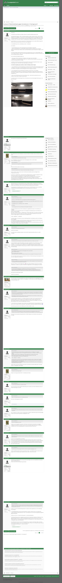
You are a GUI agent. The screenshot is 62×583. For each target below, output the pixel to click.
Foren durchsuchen (6, 7)
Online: (46, 5)
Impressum (42, 576)
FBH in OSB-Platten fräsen (52, 160)
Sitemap (40, 576)
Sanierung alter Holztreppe (52, 74)
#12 (43, 367)
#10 (43, 308)
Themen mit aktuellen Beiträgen (14, 7)
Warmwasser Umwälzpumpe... (52, 163)
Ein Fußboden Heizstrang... (52, 149)
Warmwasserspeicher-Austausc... (51, 72)
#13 (43, 381)
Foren (4, 5)
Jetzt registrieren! (51, 52)
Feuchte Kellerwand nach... (52, 105)
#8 (43, 276)
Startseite (35, 576)
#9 (43, 289)
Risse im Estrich (50, 62)
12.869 (9, 376)
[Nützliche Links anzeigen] (57, 22)
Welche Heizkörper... (51, 139)
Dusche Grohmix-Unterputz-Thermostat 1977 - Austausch (13, 559)
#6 (43, 225)
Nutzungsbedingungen (48, 576)
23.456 (9, 147)
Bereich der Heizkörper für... (52, 151)
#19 (43, 458)
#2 (43, 136)
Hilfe (37, 576)
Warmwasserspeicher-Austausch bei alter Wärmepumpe (13, 550)
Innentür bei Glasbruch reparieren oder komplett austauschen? (14, 563)
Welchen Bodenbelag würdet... (52, 67)
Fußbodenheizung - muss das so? (52, 147)
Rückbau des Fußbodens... (52, 142)
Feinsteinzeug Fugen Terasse (52, 60)
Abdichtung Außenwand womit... (51, 79)
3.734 (9, 442)
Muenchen (9, 471)
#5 (43, 194)
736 (9, 284)
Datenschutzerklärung (55, 576)
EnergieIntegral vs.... (51, 156)
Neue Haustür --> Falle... (51, 69)
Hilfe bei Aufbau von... (51, 103)
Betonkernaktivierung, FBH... (52, 158)
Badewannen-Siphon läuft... (52, 57)
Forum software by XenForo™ (10, 579)
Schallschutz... (50, 153)
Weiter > (42, 28)
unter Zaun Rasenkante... (52, 76)
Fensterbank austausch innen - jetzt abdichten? (12, 555)
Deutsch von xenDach (23, 579)
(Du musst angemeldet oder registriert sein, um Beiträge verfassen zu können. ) (33, 530)
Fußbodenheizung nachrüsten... (53, 165)
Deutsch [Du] (12, 576)
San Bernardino (8, 163)
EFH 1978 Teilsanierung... (52, 64)
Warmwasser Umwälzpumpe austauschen (11, 568)
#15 (43, 406)
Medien (8, 5)
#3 (43, 152)
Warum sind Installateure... (52, 144)
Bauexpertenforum (6, 576)
